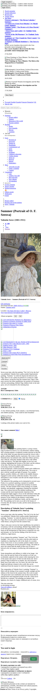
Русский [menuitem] (7, 102)
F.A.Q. (6, 687)
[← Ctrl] (9, 327)
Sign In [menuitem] (7, 104)
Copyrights (32, 689)
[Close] (1, 608)
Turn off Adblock (6, 587)
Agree (33, 659)
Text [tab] (6, 227)
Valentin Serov (10, 307)
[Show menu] (13, 2)
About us (12, 687)
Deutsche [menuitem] (30, 102)
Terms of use (15, 689)
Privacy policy (24, 689)
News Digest (9, 95)
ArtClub (10, 134)
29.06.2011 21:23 (6, 407)
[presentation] (22, 231)
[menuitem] (34, 102)
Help (2, 687)
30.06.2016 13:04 (6, 419)
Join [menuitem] (11, 104)
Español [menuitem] (18, 102)
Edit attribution (5, 304)
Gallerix (9, 678)
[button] (10, 11)
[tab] (7, 223)
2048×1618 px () (21, 305)
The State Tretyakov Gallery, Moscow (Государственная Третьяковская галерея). (16, 311)
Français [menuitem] (24, 102)
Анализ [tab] (7, 229)
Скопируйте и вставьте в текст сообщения (15, 673)
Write (15, 399)
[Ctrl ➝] (20, 342)
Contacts (18, 687)
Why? (17, 430)
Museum (8, 112)
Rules (9, 689)
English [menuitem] (13, 102)
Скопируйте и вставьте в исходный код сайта (16, 667)
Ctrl (16, 316)
